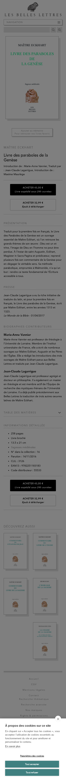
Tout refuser (32, 772)
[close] (58, 719)
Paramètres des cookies (32, 756)
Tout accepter (32, 764)
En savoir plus (12, 746)
